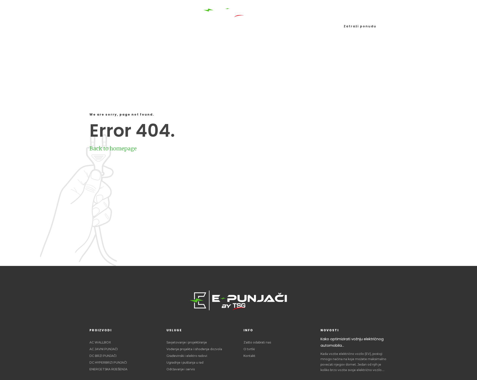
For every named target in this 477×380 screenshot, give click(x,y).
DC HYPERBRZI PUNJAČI (108, 362)
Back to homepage (113, 148)
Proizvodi (131, 26)
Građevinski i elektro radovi (186, 356)
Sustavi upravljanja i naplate (211, 26)
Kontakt (249, 356)
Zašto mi (318, 26)
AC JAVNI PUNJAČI (103, 349)
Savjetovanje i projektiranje (186, 342)
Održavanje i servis (180, 369)
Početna (102, 26)
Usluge (159, 26)
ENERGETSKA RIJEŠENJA (108, 369)
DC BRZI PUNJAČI (103, 356)
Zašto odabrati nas (257, 342)
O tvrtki (249, 349)
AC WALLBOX (100, 342)
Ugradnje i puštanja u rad (184, 362)
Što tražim (267, 26)
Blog (293, 26)
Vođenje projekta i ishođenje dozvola (194, 349)
